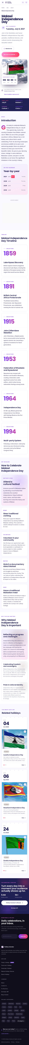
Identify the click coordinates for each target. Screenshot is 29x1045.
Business (18, 1003)
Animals (4, 1003)
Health (3, 1010)
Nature (3, 1014)
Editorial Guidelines (5, 1042)
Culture (4, 108)
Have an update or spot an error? (11, 94)
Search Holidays (5, 974)
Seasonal (17, 1017)
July (7, 7)
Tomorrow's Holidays (6, 965)
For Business (4, 988)
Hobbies (10, 1010)
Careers (25, 1003)
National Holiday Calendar (7, 971)
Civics (17, 108)
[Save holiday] (25, 731)
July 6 (12, 7)
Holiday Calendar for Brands (13, 902)
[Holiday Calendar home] (8, 2)
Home (3, 7)
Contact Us (4, 985)
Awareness (11, 1003)
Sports (22, 1017)
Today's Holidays (7, 962)
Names (22, 1010)
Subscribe (23, 936)
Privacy (12, 1042)
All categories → (21, 1021)
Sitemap (17, 1042)
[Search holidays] (22, 2)
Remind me (9, 48)
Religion (4, 1017)
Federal (10, 1007)
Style (3, 1020)
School (10, 1017)
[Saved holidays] (26, 2)
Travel (13, 1020)
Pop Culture (10, 1014)
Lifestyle (16, 1010)
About (2, 982)
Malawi (18, 102)
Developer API (14, 908)
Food (16, 1007)
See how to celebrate (9, 54)
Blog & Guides (4, 994)
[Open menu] (2, 2)
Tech (8, 1020)
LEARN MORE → (5, 1033)
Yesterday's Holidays (6, 968)
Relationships (19, 1014)
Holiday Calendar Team (9, 91)
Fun (20, 1007)
